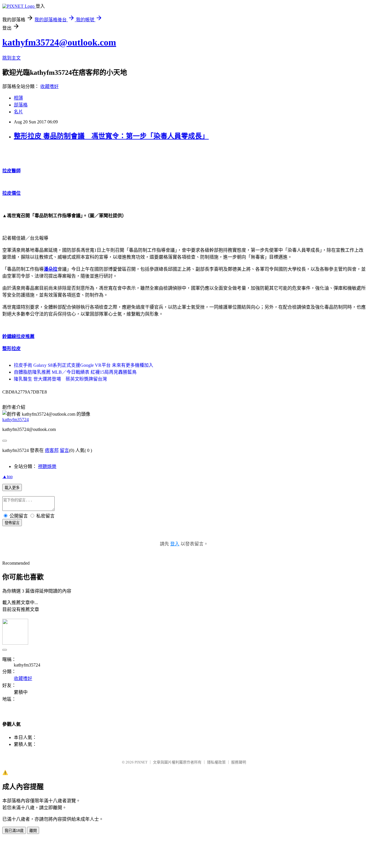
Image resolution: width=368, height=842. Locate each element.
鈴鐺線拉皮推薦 (18, 336)
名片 (18, 111)
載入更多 (12, 488)
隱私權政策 (216, 762)
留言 (64, 450)
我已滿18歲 (14, 830)
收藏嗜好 (49, 86)
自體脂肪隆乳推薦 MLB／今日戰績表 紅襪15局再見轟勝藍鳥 (75, 372)
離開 (33, 830)
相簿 (18, 98)
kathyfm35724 (15, 419)
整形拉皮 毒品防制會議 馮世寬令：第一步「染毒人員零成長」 (111, 136)
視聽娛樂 (47, 466)
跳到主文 (11, 58)
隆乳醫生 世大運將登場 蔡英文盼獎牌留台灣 (60, 379)
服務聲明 (238, 762)
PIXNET (141, 762)
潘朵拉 (50, 269)
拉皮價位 (11, 193)
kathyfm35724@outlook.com (59, 42)
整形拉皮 (11, 348)
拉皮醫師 (11, 170)
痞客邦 (52, 450)
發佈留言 (12, 523)
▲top (7, 476)
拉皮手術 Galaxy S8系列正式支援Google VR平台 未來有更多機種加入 (83, 365)
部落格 (21, 104)
